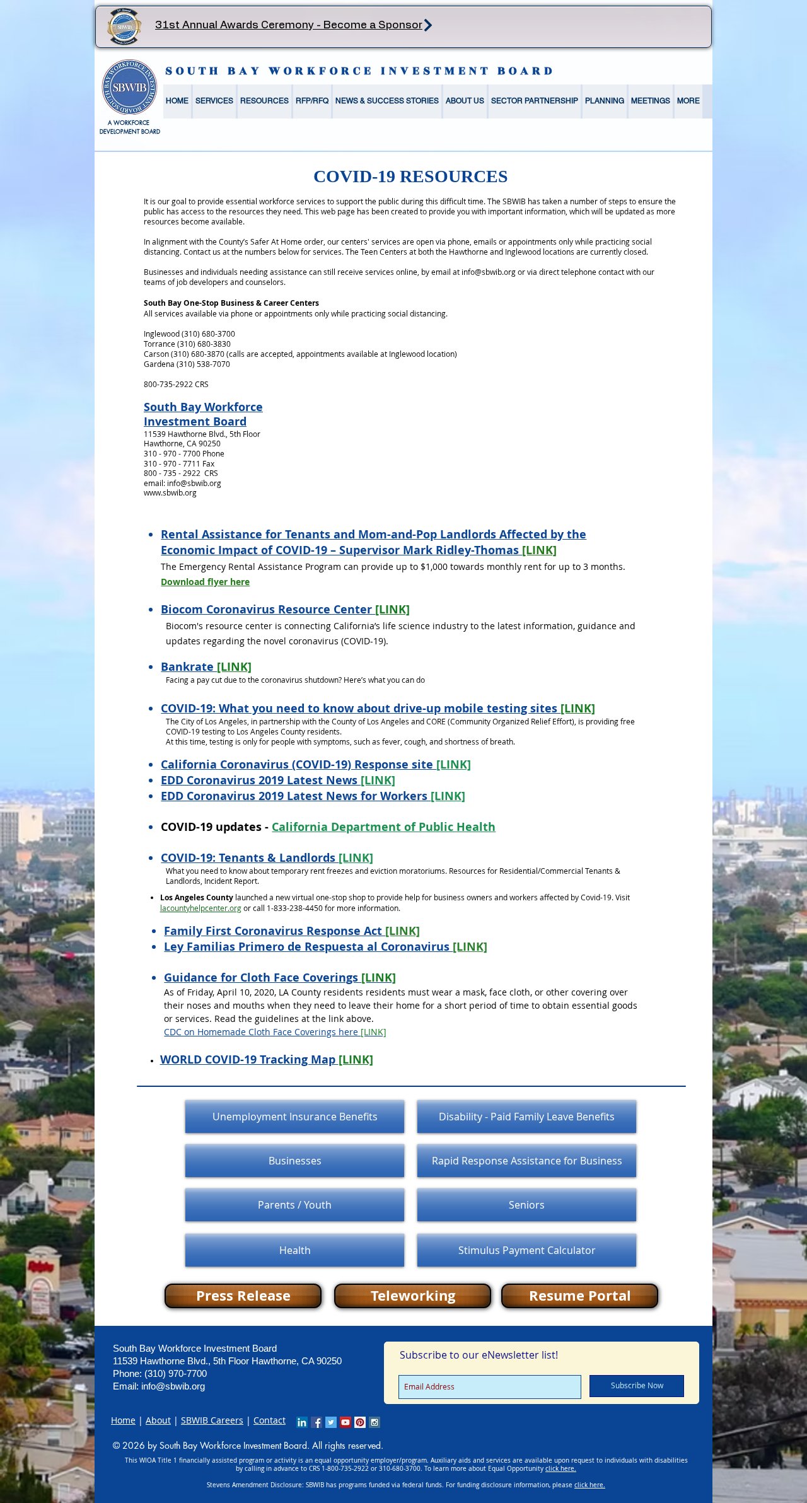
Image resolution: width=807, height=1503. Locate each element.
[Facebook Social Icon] (316, 1422)
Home (123, 1420)
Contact (269, 1420)
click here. (560, 1469)
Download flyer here (205, 582)
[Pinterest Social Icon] (360, 1422)
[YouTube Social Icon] (345, 1422)
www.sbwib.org (170, 492)
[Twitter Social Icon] (331, 1422)
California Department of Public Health (384, 827)
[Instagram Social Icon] (374, 1422)
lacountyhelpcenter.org (200, 908)
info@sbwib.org (489, 272)
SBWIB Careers (212, 1420)
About (158, 1420)
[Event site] (427, 25)
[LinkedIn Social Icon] (302, 1422)
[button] (214, 101)
